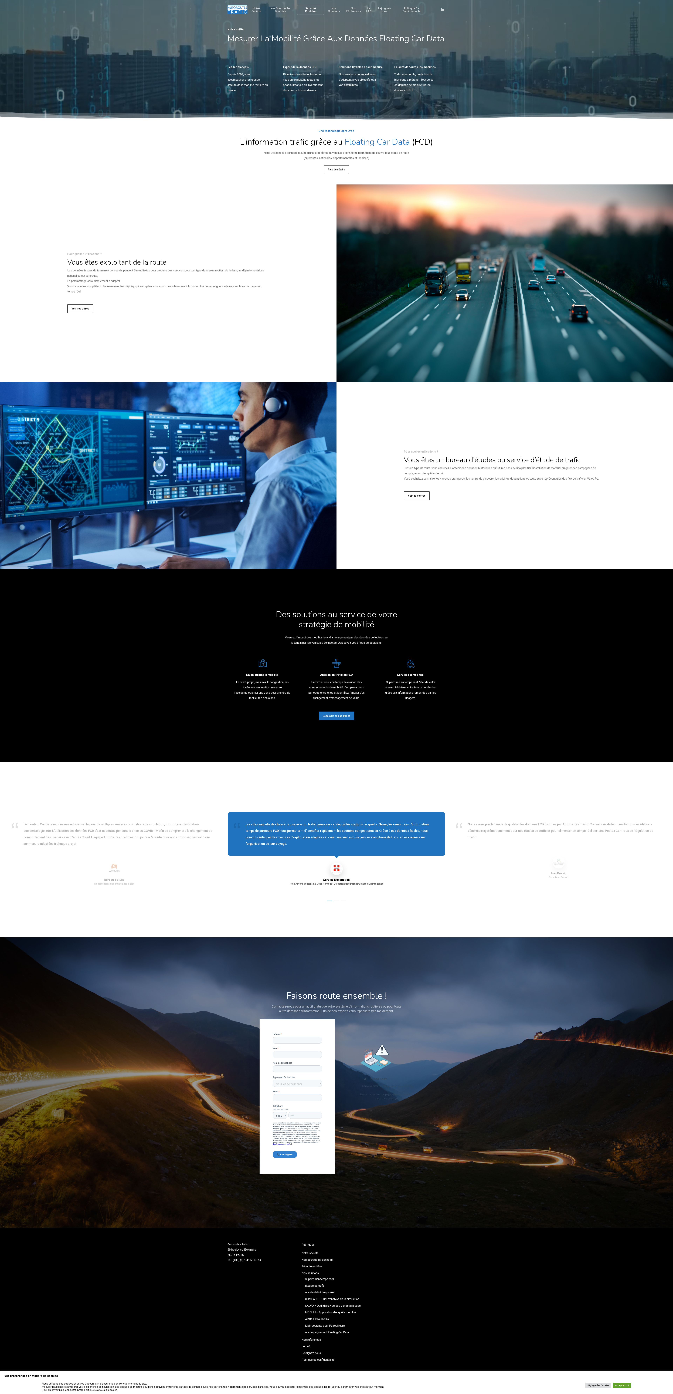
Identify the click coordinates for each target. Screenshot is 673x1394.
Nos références (311, 1339)
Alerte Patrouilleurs (317, 1319)
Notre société (310, 1253)
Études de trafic (314, 1285)
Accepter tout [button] (622, 1385)
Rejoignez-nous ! (312, 1353)
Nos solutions (310, 1273)
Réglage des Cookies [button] (598, 1385)
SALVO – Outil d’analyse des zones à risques (333, 1305)
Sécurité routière (312, 1266)
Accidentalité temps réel (320, 1292)
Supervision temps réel (319, 1279)
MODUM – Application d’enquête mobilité (330, 1312)
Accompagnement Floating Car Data (327, 1332)
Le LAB (306, 1346)
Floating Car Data (377, 142)
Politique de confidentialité (318, 1359)
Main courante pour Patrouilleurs (325, 1325)
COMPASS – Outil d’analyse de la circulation (332, 1299)
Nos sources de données (317, 1259)
